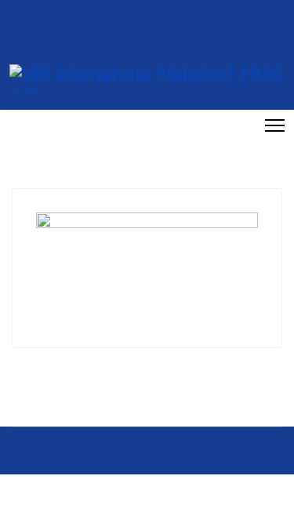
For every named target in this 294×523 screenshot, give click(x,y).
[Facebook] (227, 125)
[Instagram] (244, 125)
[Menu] (275, 125)
